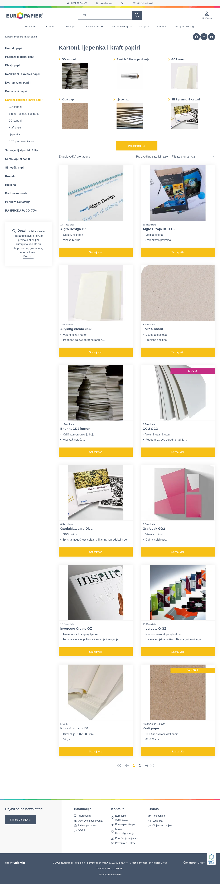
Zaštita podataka (87, 825)
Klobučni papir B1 (74, 728)
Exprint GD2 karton (75, 428)
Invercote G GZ (154, 628)
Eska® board (153, 329)
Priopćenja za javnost (127, 838)
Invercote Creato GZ (76, 628)
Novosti (161, 26)
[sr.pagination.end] (153, 765)
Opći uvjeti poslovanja (90, 820)
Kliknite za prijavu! (20, 819)
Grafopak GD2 (154, 528)
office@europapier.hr (110, 874)
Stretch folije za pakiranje (24, 113)
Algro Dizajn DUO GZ (159, 229)
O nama (50, 26)
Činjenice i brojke (162, 825)
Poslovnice (158, 815)
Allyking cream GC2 (76, 329)
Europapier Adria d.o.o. (121, 817)
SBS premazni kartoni (22, 141)
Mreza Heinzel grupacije (124, 831)
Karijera (144, 26)
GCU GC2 (150, 428)
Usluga (71, 26)
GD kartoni (15, 106)
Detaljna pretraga (184, 26)
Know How (93, 26)
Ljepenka (14, 134)
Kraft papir (15, 127)
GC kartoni (15, 120)
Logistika (157, 820)
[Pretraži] (137, 15)
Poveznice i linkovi (125, 843)
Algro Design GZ (73, 229)
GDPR (81, 830)
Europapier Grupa (125, 824)
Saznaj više (95, 252)
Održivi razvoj (120, 26)
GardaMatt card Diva (76, 528)
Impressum (84, 815)
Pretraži (28, 256)
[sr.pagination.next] (146, 765)
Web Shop (31, 26)
